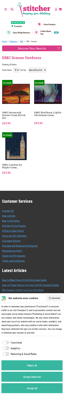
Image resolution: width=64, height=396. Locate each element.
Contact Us (8, 210)
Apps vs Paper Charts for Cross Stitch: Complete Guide (30, 285)
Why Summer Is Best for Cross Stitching (22, 290)
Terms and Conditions (13, 260)
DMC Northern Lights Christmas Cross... (47, 114)
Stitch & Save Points (13, 230)
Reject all (32, 365)
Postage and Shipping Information (20, 245)
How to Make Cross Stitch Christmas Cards (24, 280)
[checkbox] (11, 342)
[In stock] (16, 93)
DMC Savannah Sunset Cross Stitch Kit (14, 115)
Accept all (32, 388)
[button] (12, 9)
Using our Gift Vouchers (14, 235)
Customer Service (11, 240)
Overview (56, 297)
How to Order (8, 215)
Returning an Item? (12, 250)
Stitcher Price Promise (14, 225)
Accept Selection (32, 376)
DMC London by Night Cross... (12, 166)
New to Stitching (11, 220)
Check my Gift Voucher (13, 255)
